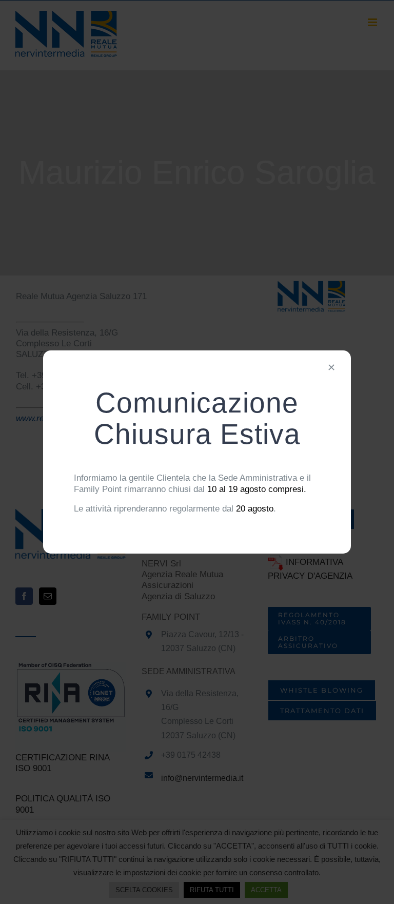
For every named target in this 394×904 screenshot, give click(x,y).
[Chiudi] (331, 367)
